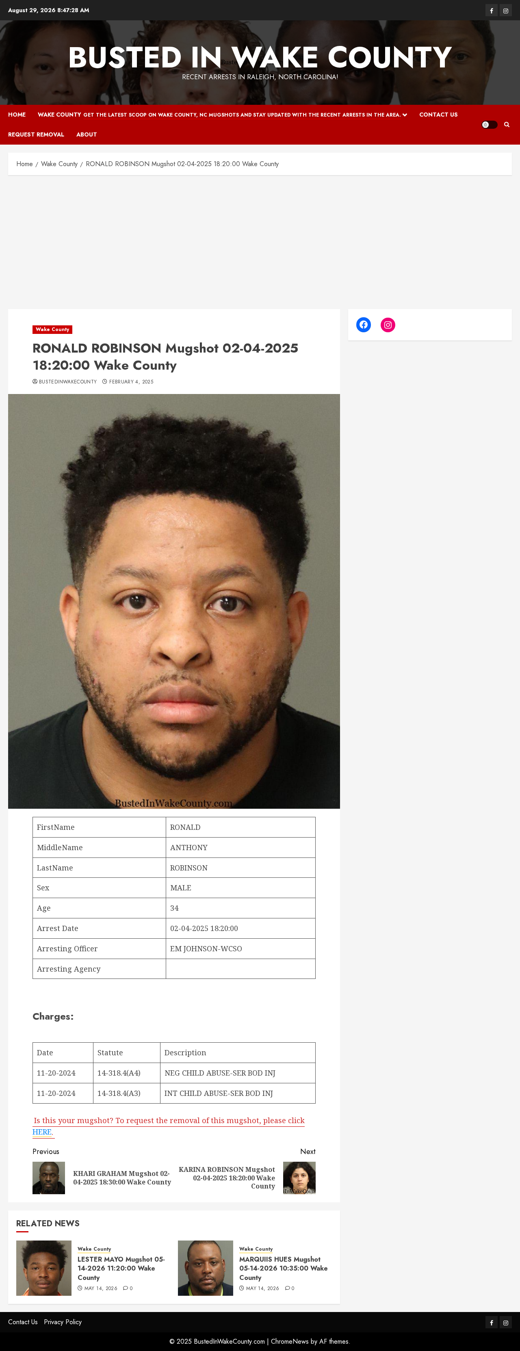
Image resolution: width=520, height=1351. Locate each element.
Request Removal (36, 134)
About (86, 134)
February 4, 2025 (131, 382)
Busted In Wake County (260, 57)
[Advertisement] (260, 240)
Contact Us (438, 114)
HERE (42, 1132)
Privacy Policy (63, 1322)
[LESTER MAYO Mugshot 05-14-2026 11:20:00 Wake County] (44, 1268)
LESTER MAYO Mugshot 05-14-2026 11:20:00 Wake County (121, 1268)
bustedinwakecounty (68, 382)
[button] (507, 124)
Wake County (219, 114)
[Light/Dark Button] (489, 125)
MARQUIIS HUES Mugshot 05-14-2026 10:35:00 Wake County (283, 1268)
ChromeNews (290, 1341)
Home (17, 114)
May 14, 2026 (100, 1289)
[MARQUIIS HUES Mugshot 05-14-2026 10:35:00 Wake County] (205, 1268)
